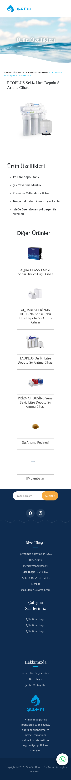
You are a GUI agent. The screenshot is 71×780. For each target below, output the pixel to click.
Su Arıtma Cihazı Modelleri (35, 72)
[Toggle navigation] (59, 8)
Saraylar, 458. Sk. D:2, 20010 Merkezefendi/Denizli (35, 560)
